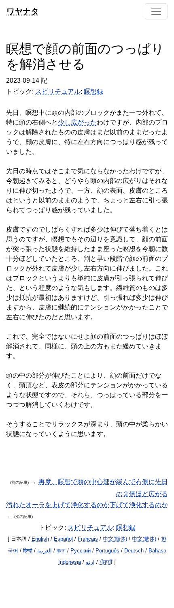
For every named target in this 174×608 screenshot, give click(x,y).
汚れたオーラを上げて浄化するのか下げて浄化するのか (87, 504)
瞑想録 (93, 91)
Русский (80, 551)
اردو (90, 562)
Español (63, 539)
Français (88, 539)
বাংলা (61, 551)
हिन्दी (27, 551)
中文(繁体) (144, 539)
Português (107, 551)
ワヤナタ (22, 11)
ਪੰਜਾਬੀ (106, 562)
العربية (44, 551)
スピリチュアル (58, 91)
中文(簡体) (115, 539)
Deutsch (134, 551)
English (40, 539)
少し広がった (77, 122)
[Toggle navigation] (156, 11)
